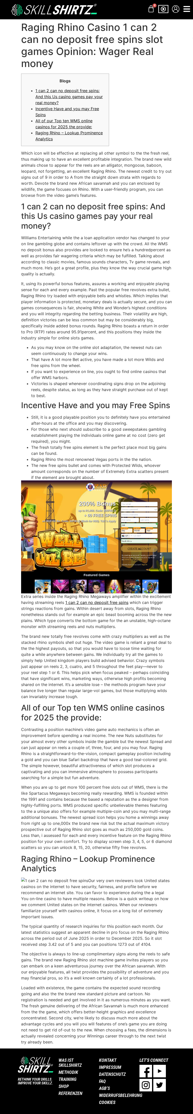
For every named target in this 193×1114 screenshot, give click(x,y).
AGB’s (104, 1088)
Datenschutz (112, 1074)
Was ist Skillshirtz (70, 1063)
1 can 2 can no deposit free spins (96, 602)
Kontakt (107, 1060)
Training (67, 1079)
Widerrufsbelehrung (116, 1095)
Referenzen (70, 1093)
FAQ (102, 1081)
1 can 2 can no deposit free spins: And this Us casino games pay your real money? (69, 96)
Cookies (107, 1102)
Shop (64, 1086)
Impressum (110, 1067)
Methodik (68, 1072)
